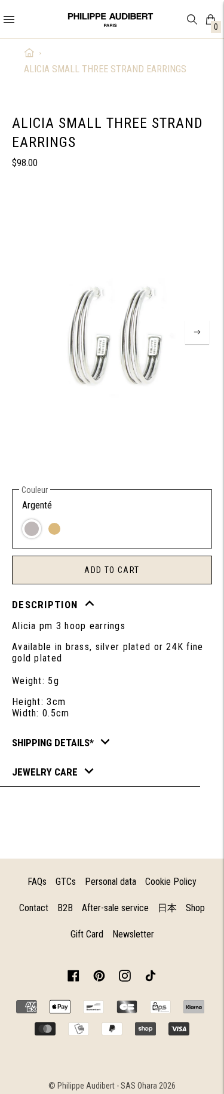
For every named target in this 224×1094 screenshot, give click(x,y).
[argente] (31, 528)
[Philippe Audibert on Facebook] (73, 978)
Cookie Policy (171, 881)
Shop (195, 908)
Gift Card (86, 934)
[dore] (54, 528)
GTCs (66, 881)
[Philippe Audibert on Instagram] (125, 978)
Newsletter (133, 934)
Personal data (110, 881)
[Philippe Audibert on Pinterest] (99, 978)
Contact (33, 908)
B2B (65, 908)
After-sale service (115, 908)
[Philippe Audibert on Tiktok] (151, 978)
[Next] (197, 332)
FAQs (37, 881)
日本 (167, 908)
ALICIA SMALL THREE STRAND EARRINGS (105, 69)
